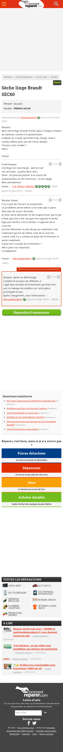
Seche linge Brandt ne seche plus (22, 413)
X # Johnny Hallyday (23, 186)
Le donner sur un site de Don (31, 489)
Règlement (14, 734)
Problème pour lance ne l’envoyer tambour (27, 408)
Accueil (31, 4)
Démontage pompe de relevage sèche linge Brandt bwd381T (31, 423)
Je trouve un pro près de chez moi (31, 475)
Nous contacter (46, 734)
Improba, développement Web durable (30, 729)
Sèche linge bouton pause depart (23, 429)
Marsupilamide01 (29, 117)
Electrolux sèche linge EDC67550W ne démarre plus (31, 401)
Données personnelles (46, 731)
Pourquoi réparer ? (24, 652)
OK (45, 712)
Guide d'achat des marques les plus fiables (31, 504)
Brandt (18, 103)
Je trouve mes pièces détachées (31, 460)
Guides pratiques (40, 636)
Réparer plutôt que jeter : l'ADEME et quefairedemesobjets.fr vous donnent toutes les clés (35, 632)
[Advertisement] (31, 39)
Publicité (26, 734)
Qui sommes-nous (25, 727)
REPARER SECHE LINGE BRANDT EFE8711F (25, 417)
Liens (6, 658)
